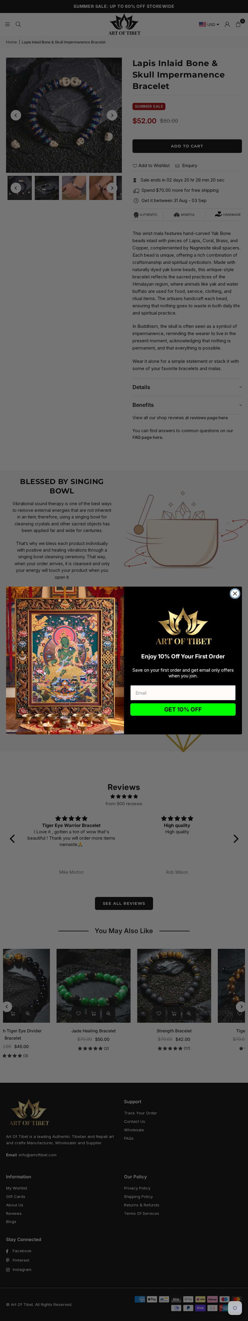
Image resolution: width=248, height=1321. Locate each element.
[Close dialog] (235, 593)
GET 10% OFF (183, 709)
